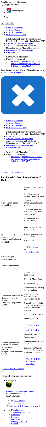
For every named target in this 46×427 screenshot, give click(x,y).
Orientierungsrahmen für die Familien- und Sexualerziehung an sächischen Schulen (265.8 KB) (26, 63)
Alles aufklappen (13, 43)
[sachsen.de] (1, 4)
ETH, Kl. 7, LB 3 (33, 325)
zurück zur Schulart (14, 32)
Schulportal (15, 415)
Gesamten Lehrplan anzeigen (13, 172)
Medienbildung (32, 247)
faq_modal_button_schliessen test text (16, 376)
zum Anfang (11, 136)
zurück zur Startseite (14, 30)
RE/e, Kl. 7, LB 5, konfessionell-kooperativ (33, 361)
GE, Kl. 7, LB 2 (32, 330)
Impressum (15, 417)
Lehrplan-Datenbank (14, 28)
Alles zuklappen (26, 43)
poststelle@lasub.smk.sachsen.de (27, 406)
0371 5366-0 (19, 400)
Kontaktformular (13, 52)
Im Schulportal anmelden (16, 34)
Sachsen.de (15, 424)
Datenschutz (16, 419)
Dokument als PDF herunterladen (19, 50)
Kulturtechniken (32, 252)
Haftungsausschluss (19, 421)
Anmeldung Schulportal (21, 412)
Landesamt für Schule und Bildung (20, 391)
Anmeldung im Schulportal (12, 72)
